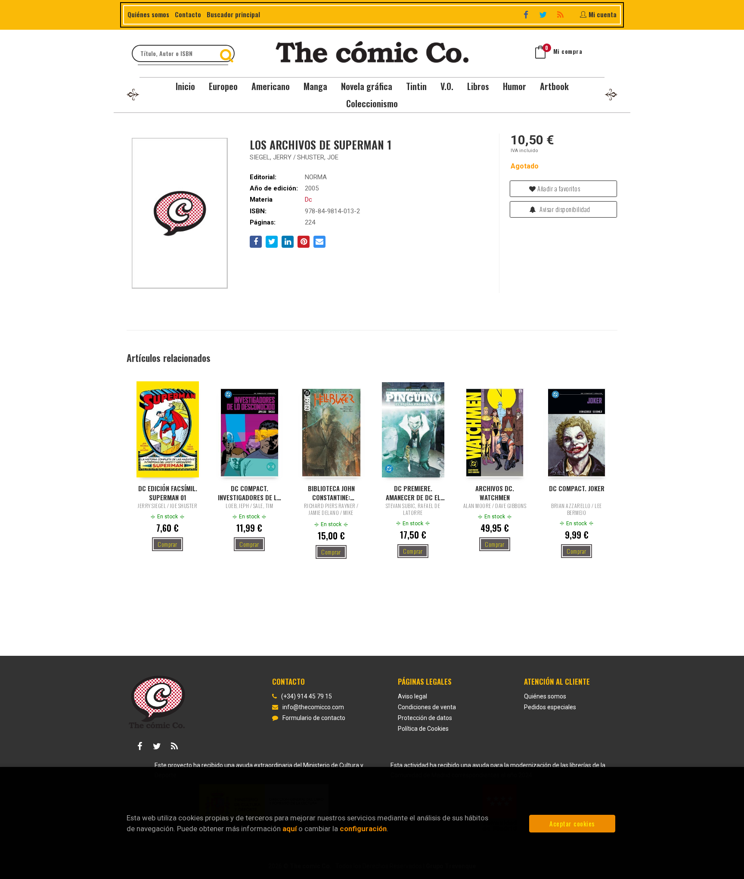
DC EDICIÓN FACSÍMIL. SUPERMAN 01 (167, 492)
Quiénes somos (148, 14)
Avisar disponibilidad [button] (564, 209)
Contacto (188, 14)
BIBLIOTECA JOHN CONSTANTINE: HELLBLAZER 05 (331, 492)
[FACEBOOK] (527, 14)
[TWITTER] (544, 14)
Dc (308, 199)
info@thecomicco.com (313, 707)
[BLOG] (561, 14)
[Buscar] (228, 53)
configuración (363, 828)
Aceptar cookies (572, 823)
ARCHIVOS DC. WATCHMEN (494, 492)
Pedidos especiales (550, 707)
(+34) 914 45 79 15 (306, 696)
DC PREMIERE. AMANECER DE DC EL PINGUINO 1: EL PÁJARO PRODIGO (413, 492)
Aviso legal (412, 696)
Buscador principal (233, 14)
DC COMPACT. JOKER (576, 488)
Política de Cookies (423, 728)
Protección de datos (425, 717)
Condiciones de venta (427, 707)
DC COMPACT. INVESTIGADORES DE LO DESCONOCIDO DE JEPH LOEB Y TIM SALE (249, 492)
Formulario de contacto (313, 717)
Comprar (167, 544)
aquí (289, 828)
